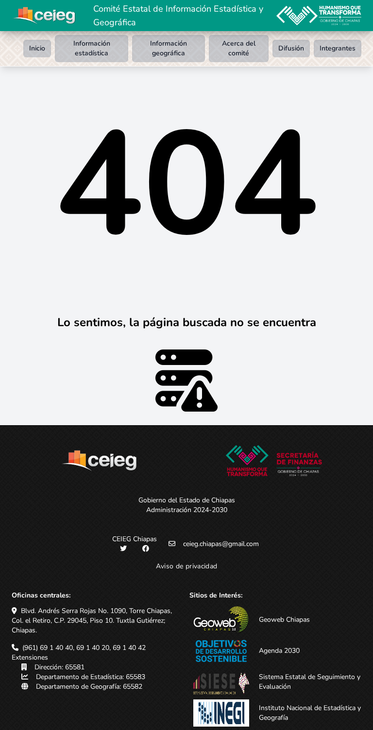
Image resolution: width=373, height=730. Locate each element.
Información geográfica (168, 48)
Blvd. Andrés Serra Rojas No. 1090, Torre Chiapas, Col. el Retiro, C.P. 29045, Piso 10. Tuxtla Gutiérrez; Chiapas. (92, 620)
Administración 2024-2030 (186, 509)
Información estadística (91, 48)
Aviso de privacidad (187, 566)
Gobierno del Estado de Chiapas (186, 500)
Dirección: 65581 (59, 667)
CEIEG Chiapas (134, 539)
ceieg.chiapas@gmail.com (221, 543)
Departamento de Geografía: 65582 (89, 686)
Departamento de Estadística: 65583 (90, 676)
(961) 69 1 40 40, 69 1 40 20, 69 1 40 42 (84, 647)
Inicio (37, 48)
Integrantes (338, 48)
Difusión (291, 48)
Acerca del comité (238, 48)
